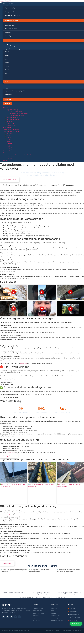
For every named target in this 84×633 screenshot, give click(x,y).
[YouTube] (11, 616)
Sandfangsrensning (38, 613)
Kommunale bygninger (11, 20)
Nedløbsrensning (37, 610)
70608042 (73, 608)
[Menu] (1, 106)
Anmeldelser (8, 94)
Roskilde (7, 70)
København (8, 52)
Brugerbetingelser (77, 630)
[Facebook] (3, 616)
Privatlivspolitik (49, 630)
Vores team (8, 99)
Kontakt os (23, 363)
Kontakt (7, 103)
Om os (6, 88)
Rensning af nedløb (10, 25)
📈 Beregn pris (76, 623)
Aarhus (7, 55)
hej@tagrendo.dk (74, 611)
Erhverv (53, 610)
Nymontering (8, 41)
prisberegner (11, 452)
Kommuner (53, 613)
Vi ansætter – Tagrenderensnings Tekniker (16, 91)
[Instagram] (7, 616)
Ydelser (7, 5)
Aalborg (7, 62)
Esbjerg (7, 66)
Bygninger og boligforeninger (13, 15)
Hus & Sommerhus (55, 615)
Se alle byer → (9, 82)
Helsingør (7, 77)
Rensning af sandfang (11, 28)
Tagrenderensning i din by (12, 49)
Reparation (8, 32)
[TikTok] (15, 616)
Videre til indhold (5, 1)
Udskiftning (8, 36)
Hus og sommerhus (10, 11)
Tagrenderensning (38, 608)
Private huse (54, 608)
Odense (7, 59)
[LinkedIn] (19, 616)
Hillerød (7, 73)
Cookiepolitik (58, 630)
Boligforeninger (55, 618)
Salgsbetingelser (67, 630)
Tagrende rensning (10, 8)
